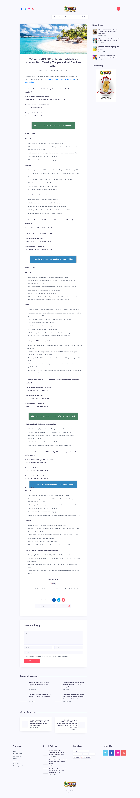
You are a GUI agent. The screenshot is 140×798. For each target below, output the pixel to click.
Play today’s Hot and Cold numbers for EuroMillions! (53, 259)
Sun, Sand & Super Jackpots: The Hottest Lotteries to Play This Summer (40, 697)
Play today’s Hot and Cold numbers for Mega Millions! (53, 484)
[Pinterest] (32, 9)
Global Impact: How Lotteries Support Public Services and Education (39, 685)
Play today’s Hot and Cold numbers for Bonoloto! (53, 125)
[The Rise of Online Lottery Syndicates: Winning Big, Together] (94, 57)
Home (55, 17)
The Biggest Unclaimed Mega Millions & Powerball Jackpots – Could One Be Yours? (74, 697)
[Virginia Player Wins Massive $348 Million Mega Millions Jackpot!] (94, 40)
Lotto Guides (82, 17)
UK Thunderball (69, 79)
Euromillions (56, 589)
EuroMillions (58, 79)
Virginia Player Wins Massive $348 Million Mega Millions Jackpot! (73, 685)
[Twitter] (25, 9)
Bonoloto (50, 79)
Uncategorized (18, 766)
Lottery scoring (18, 753)
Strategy (74, 17)
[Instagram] (29, 9)
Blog (14, 751)
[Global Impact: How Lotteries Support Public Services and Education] (94, 31)
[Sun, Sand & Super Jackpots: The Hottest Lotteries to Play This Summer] (94, 48)
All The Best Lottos (40, 589)
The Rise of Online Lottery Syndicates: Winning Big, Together (109, 56)
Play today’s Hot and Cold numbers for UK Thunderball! (53, 416)
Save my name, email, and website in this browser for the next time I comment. (47, 656)
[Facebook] (21, 9)
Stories (67, 17)
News (61, 17)
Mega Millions (30, 82)
